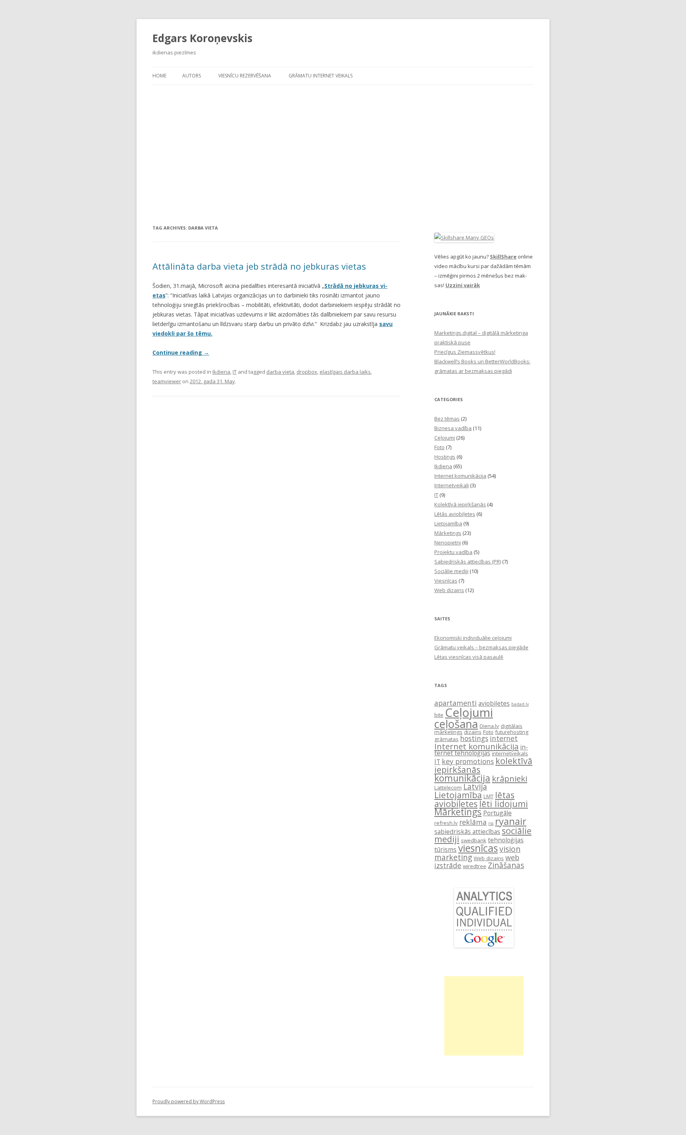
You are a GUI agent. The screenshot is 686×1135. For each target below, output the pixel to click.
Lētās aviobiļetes (454, 513)
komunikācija (462, 778)
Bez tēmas (447, 418)
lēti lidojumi (503, 803)
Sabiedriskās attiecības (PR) (467, 561)
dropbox (307, 371)
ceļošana (456, 723)
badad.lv (520, 704)
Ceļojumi (444, 437)
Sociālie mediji (451, 571)
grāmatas (446, 739)
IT (235, 371)
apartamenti (455, 703)
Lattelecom (448, 787)
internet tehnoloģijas (481, 750)
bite (438, 714)
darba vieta (280, 371)
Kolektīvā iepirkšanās (460, 504)
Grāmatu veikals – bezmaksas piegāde (481, 647)
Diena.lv (489, 726)
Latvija (475, 786)
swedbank (473, 840)
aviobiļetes (494, 703)
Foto (439, 447)
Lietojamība (448, 523)
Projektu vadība (453, 552)
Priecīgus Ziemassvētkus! (464, 351)
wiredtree (474, 866)
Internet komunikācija (460, 475)
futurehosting (511, 731)
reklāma (473, 822)
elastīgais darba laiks (345, 371)
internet (504, 738)
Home (159, 75)
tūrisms (445, 849)
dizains (473, 731)
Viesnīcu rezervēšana (244, 75)
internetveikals (510, 753)
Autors (191, 75)
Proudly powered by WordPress (188, 1101)
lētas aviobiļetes (474, 799)
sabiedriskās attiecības (467, 831)
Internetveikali (451, 485)
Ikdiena (221, 371)
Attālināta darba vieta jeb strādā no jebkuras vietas (259, 266)
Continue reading (180, 352)
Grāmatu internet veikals (321, 75)
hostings (474, 738)
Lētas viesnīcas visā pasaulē (468, 656)
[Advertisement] (343, 144)
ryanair (510, 821)
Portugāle (497, 813)
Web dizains (449, 590)
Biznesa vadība (453, 428)
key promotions (468, 761)
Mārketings (447, 533)
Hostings (444, 456)
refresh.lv (446, 822)
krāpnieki (509, 778)
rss (490, 823)
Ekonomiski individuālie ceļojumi (473, 637)
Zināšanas (506, 865)
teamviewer (166, 381)
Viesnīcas (445, 580)
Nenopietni (447, 542)
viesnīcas (478, 848)
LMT (488, 796)
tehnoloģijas (506, 840)
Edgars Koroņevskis (202, 38)
